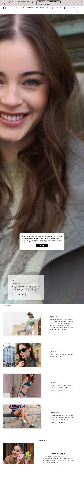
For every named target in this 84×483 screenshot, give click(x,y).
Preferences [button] (47, 241)
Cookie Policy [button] (54, 240)
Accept (42, 245)
